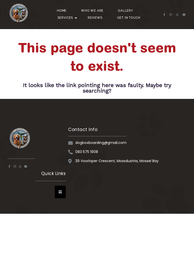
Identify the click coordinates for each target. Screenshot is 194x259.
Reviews (95, 17)
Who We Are (92, 10)
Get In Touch (129, 17)
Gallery (125, 10)
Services (65, 17)
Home (61, 10)
